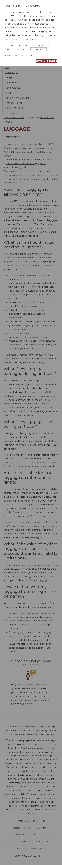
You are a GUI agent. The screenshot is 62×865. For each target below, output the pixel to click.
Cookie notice (38, 49)
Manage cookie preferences (20, 55)
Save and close (46, 60)
